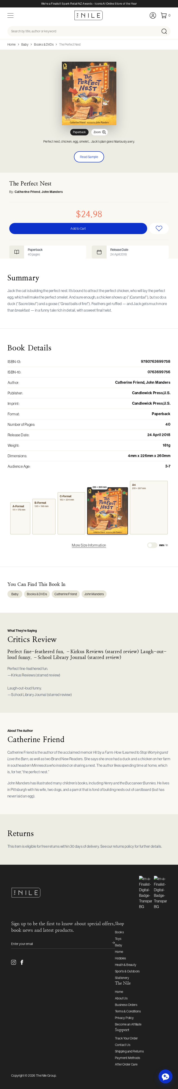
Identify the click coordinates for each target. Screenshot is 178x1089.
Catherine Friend (27, 192)
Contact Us (122, 1045)
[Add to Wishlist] (159, 228)
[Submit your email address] (110, 943)
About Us (121, 998)
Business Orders (126, 1005)
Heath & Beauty (126, 965)
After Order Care (126, 1064)
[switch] (152, 545)
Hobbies (120, 958)
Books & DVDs (44, 44)
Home (11, 44)
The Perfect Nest (70, 44)
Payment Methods (127, 1058)
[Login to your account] (152, 15)
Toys (118, 939)
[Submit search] (166, 31)
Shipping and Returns (129, 1051)
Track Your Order (126, 1038)
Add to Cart (78, 228)
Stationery (122, 978)
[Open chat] (165, 1076)
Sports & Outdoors (127, 971)
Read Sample (89, 157)
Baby (25, 44)
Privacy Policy (124, 1018)
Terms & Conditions (128, 1011)
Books (119, 932)
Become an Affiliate (128, 1024)
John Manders (52, 192)
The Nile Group (46, 1075)
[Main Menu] (10, 15)
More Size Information (89, 545)
